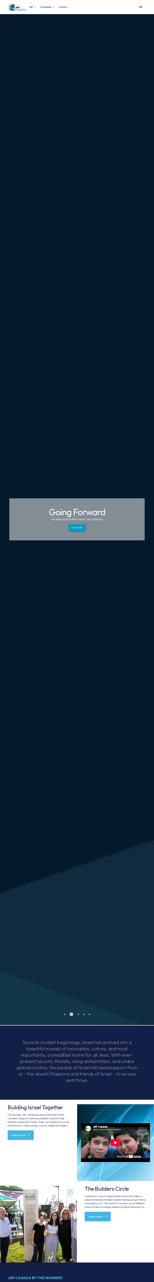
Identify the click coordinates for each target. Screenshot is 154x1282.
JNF (31, 7)
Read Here (77, 528)
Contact (63, 7)
